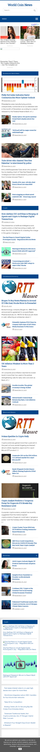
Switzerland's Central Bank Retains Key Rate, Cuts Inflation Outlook (23, 400)
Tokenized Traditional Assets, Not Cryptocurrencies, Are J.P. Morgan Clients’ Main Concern (24, 604)
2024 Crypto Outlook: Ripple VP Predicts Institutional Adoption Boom (23, 563)
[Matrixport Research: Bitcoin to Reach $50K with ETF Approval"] (20, 672)
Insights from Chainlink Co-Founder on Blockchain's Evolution (22, 577)
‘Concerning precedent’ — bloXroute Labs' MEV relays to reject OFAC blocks (23, 263)
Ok (20, 749)
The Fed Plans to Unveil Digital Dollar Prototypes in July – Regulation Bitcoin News (19, 648)
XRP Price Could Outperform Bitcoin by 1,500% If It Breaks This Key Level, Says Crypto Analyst (24, 543)
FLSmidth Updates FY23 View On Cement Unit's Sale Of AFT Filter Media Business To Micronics (24, 324)
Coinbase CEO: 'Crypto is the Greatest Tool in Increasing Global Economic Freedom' (22, 591)
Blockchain (6, 555)
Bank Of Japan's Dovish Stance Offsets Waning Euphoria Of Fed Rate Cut (24, 471)
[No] (37, 745)
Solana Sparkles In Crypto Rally (15, 436)
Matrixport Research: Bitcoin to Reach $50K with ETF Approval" (19, 676)
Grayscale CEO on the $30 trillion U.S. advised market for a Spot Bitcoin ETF (24, 458)
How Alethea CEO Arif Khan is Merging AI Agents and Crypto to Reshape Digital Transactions (20, 216)
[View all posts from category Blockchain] (36, 556)
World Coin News (20, 5)
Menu (4, 19)
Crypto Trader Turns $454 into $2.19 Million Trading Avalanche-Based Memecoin (24, 529)
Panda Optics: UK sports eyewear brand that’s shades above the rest (24, 119)
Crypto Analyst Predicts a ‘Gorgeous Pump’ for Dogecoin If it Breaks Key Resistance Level (17, 503)
